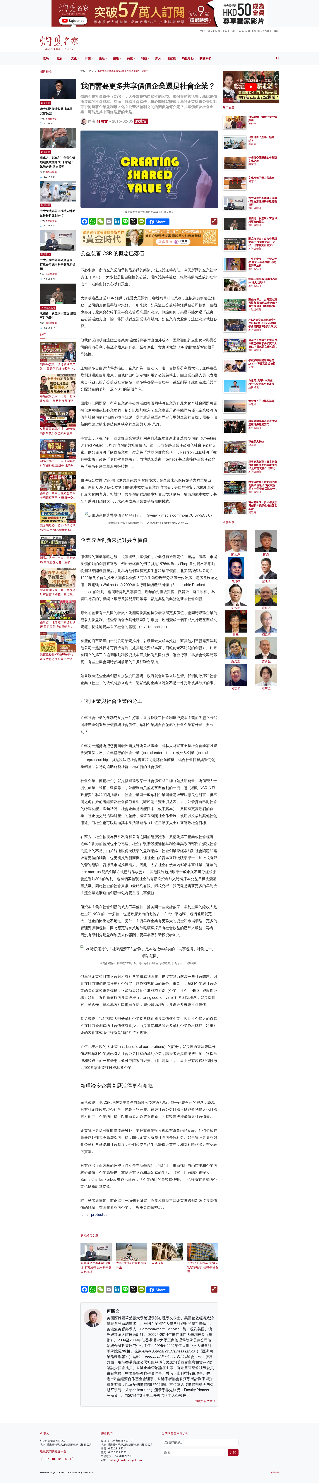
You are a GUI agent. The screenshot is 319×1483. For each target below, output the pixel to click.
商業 (130, 58)
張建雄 (252, 404)
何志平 (252, 181)
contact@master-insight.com (125, 1460)
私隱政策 (275, 1472)
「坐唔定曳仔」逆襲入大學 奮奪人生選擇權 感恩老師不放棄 (262, 262)
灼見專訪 (45, 254)
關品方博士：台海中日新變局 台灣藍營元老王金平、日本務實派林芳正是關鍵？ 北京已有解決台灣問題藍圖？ (262, 245)
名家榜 (171, 58)
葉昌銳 (252, 144)
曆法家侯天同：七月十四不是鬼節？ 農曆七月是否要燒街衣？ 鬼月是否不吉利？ (58, 401)
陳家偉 (252, 164)
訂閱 (233, 1452)
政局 (46, 58)
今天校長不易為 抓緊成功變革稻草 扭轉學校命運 (202, 1267)
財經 (88, 58)
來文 (251, 367)
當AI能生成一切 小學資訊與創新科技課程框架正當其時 (262, 505)
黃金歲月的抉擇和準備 (261, 400)
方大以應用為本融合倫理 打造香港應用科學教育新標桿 (96, 1267)
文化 (74, 58)
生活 (102, 58)
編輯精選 (253, 387)
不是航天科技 (256, 441)
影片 (158, 58)
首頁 (82, 71)
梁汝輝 (252, 512)
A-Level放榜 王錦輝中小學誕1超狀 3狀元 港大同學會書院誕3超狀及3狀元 (262, 323)
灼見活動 (188, 58)
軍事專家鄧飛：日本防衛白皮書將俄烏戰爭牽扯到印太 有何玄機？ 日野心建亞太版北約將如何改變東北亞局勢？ (262, 468)
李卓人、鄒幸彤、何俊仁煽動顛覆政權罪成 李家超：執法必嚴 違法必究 (57, 162)
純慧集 (141, 121)
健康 (116, 58)
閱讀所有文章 (204, 1401)
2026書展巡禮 (48, 307)
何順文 (102, 121)
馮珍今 (252, 123)
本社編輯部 (51, 118)
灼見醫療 (45, 205)
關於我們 (205, 58)
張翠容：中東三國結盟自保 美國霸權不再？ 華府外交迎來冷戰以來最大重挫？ (58, 498)
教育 (60, 58)
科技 (144, 58)
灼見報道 (45, 103)
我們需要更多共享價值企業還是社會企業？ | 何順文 (123, 71)
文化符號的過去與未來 (261, 177)
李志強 (252, 444)
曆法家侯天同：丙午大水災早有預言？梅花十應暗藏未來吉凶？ (57, 594)
